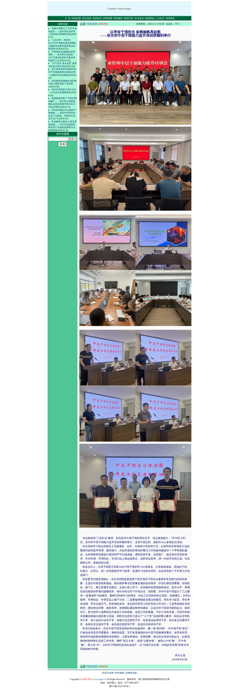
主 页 (67, 18)
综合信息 (86, 18)
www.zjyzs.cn (100, 679)
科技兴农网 (108, 673)
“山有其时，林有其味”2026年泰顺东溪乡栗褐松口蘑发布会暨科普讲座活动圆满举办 (62, 44)
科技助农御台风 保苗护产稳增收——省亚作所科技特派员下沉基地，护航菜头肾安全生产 (62, 114)
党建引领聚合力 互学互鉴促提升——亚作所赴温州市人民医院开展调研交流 (62, 31)
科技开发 (128, 18)
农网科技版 (131, 673)
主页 (82, 23)
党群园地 (149, 18)
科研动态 (97, 18)
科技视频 (119, 673)
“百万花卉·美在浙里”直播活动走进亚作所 (62, 65)
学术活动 (139, 18)
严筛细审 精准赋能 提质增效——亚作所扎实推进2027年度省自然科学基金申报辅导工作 (61, 56)
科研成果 (107, 18)
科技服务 (118, 18)
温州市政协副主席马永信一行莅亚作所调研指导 (62, 91)
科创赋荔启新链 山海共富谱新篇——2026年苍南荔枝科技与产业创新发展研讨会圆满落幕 (62, 126)
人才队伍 (160, 18)
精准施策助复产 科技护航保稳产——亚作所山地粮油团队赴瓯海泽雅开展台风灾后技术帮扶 (62, 102)
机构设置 (76, 18)
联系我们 (170, 18)
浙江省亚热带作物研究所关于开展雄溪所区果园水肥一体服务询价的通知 (62, 72)
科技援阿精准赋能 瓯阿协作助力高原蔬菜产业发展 (62, 82)
